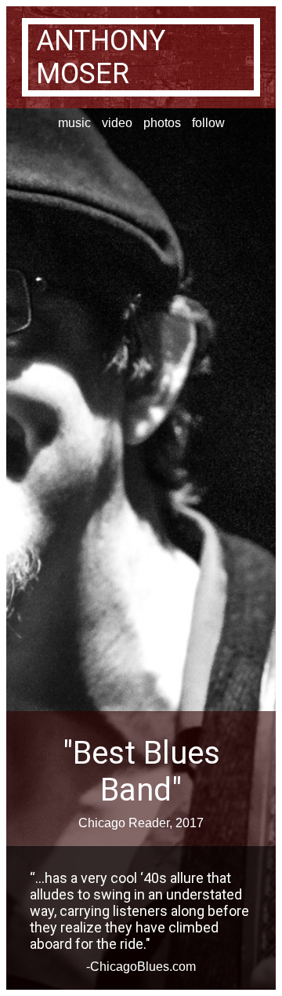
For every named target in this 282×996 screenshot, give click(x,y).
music (74, 123)
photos (162, 123)
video (117, 123)
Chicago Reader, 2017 (141, 823)
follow (208, 123)
